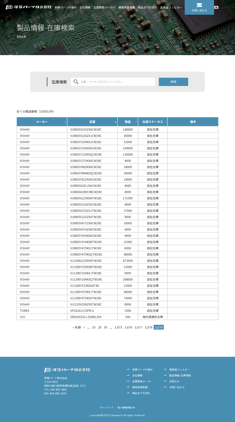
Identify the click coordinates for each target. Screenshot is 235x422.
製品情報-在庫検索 (180, 375)
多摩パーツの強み (66, 7)
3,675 (118, 327)
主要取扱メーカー (104, 7)
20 (99, 327)
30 (105, 327)
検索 (173, 81)
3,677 (138, 327)
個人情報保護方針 (126, 407)
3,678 (148, 327)
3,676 (128, 327)
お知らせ (174, 381)
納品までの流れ (147, 7)
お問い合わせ (177, 387)
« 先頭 (77, 327)
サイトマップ (106, 407)
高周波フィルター (171, 7)
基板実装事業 (126, 7)
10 (93, 327)
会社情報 (85, 7)
